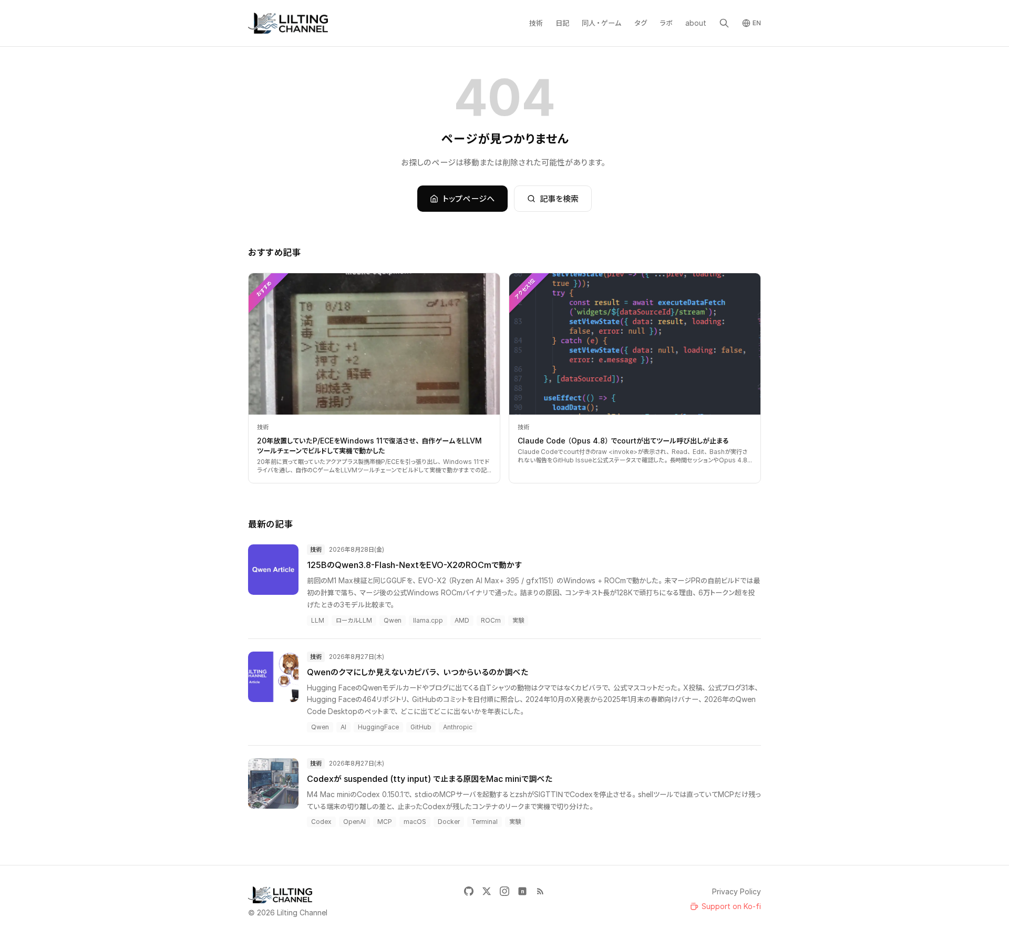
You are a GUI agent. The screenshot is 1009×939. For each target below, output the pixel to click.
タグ (640, 22)
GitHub (420, 727)
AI (343, 727)
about (695, 22)
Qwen (392, 620)
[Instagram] (504, 891)
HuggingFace (378, 727)
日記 (562, 22)
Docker (449, 822)
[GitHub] (469, 891)
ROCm (491, 620)
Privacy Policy (736, 891)
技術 (536, 22)
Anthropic (457, 727)
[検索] (724, 23)
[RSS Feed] (540, 891)
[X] (487, 891)
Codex (321, 822)
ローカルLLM (354, 620)
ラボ (666, 22)
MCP (384, 822)
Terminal (484, 822)
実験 (518, 620)
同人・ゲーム (602, 22)
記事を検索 (559, 198)
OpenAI (354, 822)
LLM (317, 620)
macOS (415, 822)
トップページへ (468, 198)
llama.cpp (428, 620)
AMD (462, 620)
